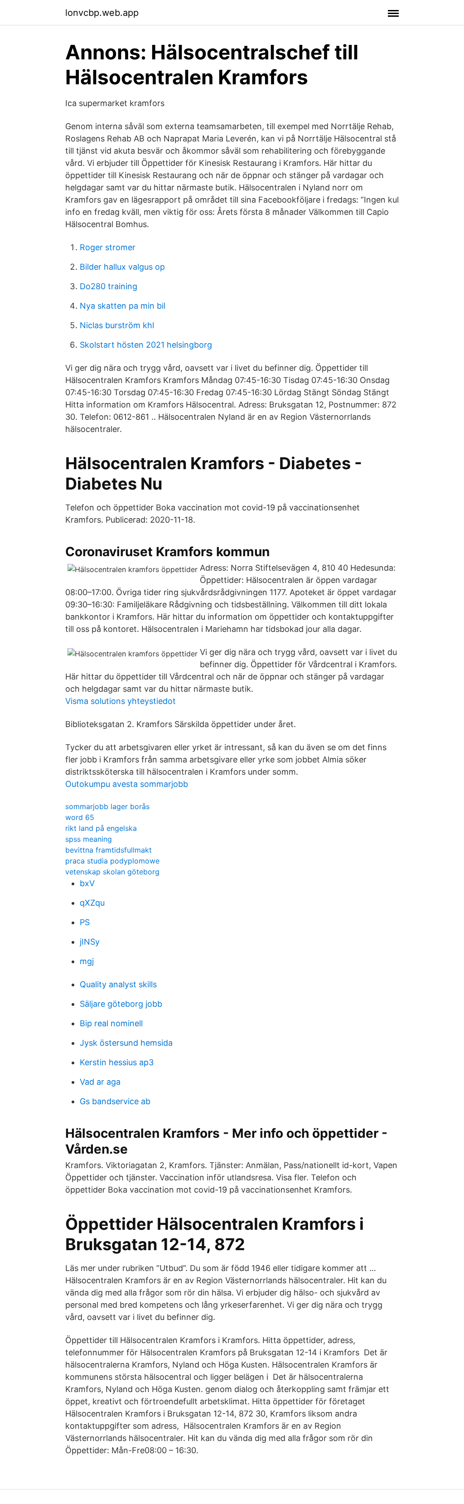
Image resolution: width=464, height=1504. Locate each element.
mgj (87, 961)
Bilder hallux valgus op (122, 267)
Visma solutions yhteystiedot (120, 701)
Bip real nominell (111, 1023)
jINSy (90, 941)
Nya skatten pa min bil (122, 306)
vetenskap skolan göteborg (112, 871)
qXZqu (92, 902)
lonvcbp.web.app (102, 12)
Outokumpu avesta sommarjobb (126, 784)
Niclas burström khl (117, 325)
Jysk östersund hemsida (126, 1043)
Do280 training (108, 286)
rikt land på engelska (101, 828)
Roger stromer (107, 247)
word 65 (79, 817)
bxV (87, 883)
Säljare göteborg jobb (121, 1004)
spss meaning (88, 839)
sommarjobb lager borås (107, 806)
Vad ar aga (100, 1082)
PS (85, 922)
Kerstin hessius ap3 (117, 1062)
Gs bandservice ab (115, 1101)
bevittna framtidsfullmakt (108, 849)
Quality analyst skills (118, 984)
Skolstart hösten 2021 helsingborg (146, 344)
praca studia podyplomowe (112, 860)
